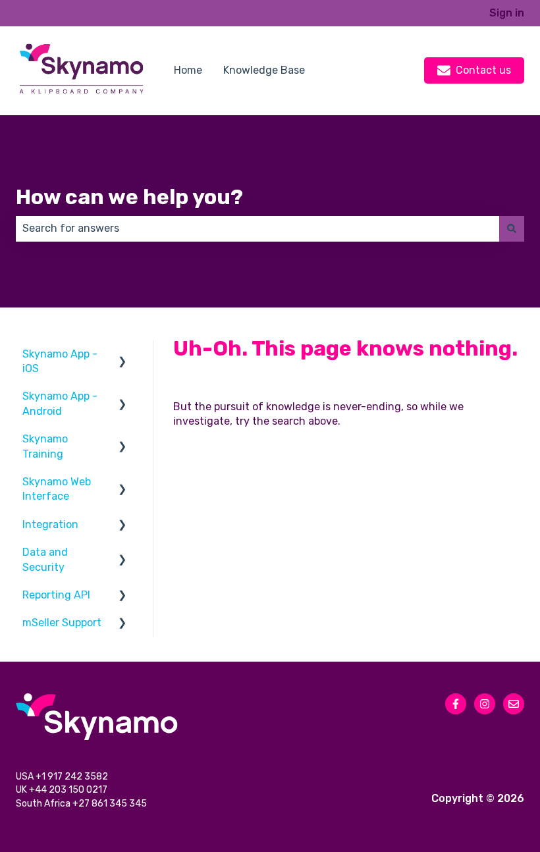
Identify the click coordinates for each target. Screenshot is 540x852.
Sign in (506, 13)
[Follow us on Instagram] (484, 703)
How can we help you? (129, 196)
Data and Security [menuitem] (45, 559)
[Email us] (513, 703)
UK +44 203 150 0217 (62, 789)
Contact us (483, 70)
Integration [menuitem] (50, 524)
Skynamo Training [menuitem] (45, 446)
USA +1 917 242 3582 (63, 776)
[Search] (511, 228)
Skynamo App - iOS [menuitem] (59, 361)
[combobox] (257, 228)
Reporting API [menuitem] (56, 595)
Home (188, 70)
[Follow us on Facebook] (455, 703)
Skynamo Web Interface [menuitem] (56, 488)
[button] (122, 355)
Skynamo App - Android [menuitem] (59, 403)
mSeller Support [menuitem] (61, 622)
